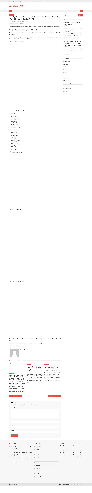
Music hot (15, 484)
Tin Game (39, 11)
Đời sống (28, 11)
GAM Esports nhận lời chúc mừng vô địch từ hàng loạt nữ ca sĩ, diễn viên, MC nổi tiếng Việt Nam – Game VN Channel (16, 377)
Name (12, 420)
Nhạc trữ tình (21, 11)
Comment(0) (25, 21)
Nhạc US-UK (66, 77)
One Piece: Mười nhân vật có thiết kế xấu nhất (16, 396)
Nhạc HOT (66, 69)
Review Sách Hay (67, 83)
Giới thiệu (22, 1)
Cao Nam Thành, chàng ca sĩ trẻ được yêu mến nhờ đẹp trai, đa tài (55, 396)
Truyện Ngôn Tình (67, 88)
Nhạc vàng (66, 80)
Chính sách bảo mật (29, 1)
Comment (13, 407)
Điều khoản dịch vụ (37, 1)
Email (12, 425)
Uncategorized (67, 91)
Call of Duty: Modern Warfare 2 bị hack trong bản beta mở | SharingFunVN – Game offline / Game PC (35, 368)
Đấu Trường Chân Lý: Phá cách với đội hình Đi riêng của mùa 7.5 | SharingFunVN (51, 367)
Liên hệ (43, 1)
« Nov (60, 462)
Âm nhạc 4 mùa (16, 5)
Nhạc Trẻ (15, 11)
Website (12, 430)
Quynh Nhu (20, 21)
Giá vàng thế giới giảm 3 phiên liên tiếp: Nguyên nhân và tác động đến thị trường (73, 29)
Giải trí (33, 11)
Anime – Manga (46, 11)
